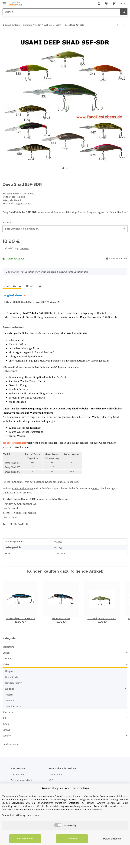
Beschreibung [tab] (12, 286)
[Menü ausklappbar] (4, 2)
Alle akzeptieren (25, 838)
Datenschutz (55, 774)
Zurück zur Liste (12, 24)
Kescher (7, 658)
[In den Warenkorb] (5, 35)
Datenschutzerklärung (13, 815)
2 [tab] (67, 168)
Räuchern (8, 712)
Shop (95, 488)
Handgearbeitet (13, 682)
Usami (17, 200)
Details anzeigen (112, 838)
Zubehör (7, 735)
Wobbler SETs (13, 706)
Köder (6, 664)
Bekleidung (8, 646)
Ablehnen (72, 838)
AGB (51, 780)
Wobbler (9, 688)
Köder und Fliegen (22, 488)
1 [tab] (63, 168)
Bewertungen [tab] (35, 286)
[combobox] (65, 228)
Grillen (6, 652)
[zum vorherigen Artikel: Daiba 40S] (117, 25)
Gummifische (12, 677)
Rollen (6, 718)
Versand (24, 248)
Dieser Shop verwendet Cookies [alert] (65, 788)
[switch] (57, 825)
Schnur (6, 729)
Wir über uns (17, 774)
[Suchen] (123, 11)
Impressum (33, 815)
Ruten (6, 723)
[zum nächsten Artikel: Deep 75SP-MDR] (124, 25)
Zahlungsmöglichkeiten (22, 780)
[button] (99, 3)
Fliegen (9, 671)
